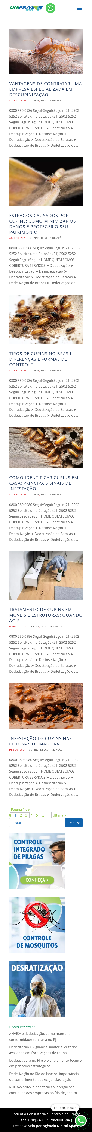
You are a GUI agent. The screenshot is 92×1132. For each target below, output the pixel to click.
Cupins (34, 100)
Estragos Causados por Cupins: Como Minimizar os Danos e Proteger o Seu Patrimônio (42, 224)
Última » (59, 815)
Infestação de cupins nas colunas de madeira (40, 741)
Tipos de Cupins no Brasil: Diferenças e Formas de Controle (41, 359)
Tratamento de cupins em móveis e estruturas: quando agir (46, 615)
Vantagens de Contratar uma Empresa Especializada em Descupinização (45, 89)
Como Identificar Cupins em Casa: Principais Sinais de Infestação (43, 483)
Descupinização (52, 100)
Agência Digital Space (61, 1125)
